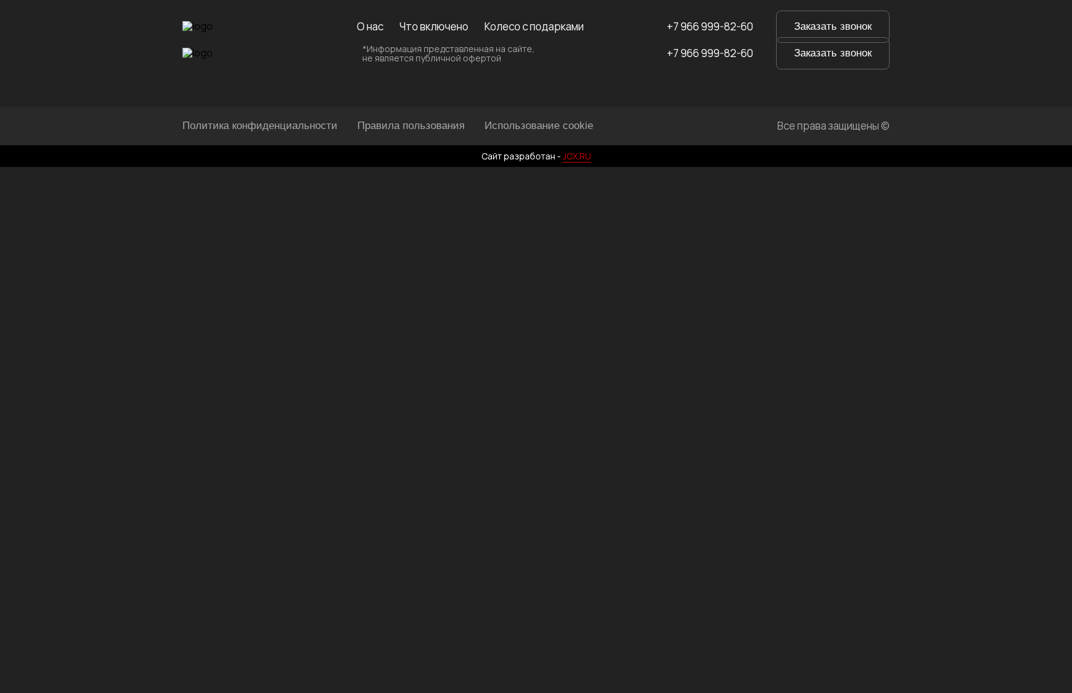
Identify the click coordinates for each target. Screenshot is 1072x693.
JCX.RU (577, 156)
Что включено (434, 27)
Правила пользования (411, 126)
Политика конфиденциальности (259, 126)
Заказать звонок (833, 26)
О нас (370, 27)
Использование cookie (539, 126)
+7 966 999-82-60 (710, 27)
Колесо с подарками (534, 27)
